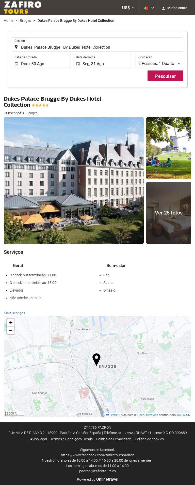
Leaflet (114, 415)
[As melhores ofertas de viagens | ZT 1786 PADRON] (22, 7)
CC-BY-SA (183, 415)
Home (8, 21)
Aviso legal (38, 439)
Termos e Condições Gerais (71, 439)
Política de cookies (149, 439)
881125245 (126, 433)
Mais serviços (14, 313)
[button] (128, 7)
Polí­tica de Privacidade (114, 439)
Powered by (97, 479)
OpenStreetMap (147, 415)
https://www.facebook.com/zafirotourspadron (97, 455)
